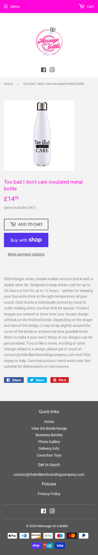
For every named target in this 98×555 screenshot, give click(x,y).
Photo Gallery (49, 442)
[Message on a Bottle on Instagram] (52, 512)
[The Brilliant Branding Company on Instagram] (52, 70)
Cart (90, 6)
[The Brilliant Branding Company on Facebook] (43, 70)
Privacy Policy (49, 494)
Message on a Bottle (53, 526)
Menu (15, 6)
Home (8, 84)
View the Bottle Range (49, 428)
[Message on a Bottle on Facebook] (43, 512)
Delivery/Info (49, 448)
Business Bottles (49, 435)
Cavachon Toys (49, 455)
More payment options (26, 254)
